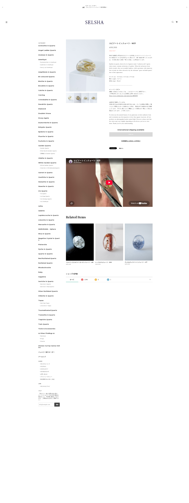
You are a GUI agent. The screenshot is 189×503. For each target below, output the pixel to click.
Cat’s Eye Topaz (45, 303)
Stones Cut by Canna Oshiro (49, 346)
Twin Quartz (43, 324)
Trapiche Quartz (45, 319)
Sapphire (42, 277)
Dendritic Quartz (45, 104)
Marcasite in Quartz (46, 224)
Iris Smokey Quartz (46, 199)
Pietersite (42, 244)
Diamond (42, 109)
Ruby (40, 272)
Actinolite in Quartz (46, 46)
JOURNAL (43, 366)
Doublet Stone (44, 113)
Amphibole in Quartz (47, 72)
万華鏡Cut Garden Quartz (47, 153)
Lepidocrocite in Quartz (48, 215)
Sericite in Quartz (45, 281)
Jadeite (41, 211)
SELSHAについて (45, 364)
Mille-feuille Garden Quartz (48, 151)
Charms (42, 341)
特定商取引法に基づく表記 (47, 379)
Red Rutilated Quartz (47, 258)
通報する (121, 148)
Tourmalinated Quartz (47, 310)
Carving (41, 95)
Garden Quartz (44, 146)
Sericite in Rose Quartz (47, 286)
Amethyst (42, 59)
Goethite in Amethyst (46, 64)
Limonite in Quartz (46, 220)
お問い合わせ (43, 374)
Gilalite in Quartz (45, 158)
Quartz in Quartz (45, 254)
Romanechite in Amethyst (48, 62)
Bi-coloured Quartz (46, 77)
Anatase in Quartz (46, 55)
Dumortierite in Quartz (48, 123)
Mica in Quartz (44, 234)
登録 (57, 404)
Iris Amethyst (44, 201)
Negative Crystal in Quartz (49, 239)
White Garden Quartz (47, 163)
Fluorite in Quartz (45, 136)
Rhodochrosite (44, 267)
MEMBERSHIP (44, 371)
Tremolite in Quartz (46, 315)
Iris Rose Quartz (45, 196)
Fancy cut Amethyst (46, 67)
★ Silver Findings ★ (46, 333)
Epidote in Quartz (45, 132)
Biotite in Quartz (45, 81)
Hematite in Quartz (46, 182)
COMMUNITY (44, 369)
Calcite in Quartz (45, 90)
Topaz (41, 300)
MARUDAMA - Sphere (47, 229)
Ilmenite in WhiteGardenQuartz (50, 168)
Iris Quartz (42, 191)
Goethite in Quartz (46, 177)
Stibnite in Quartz (46, 296)
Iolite (40, 206)
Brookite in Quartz (46, 86)
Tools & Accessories (46, 329)
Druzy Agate (43, 118)
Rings (42, 338)
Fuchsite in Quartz (46, 141)
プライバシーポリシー (46, 376)
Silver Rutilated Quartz (48, 291)
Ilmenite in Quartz (46, 186)
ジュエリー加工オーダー (46, 352)
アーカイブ (42, 357)
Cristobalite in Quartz (47, 100)
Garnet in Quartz (45, 172)
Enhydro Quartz (45, 127)
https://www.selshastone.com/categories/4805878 (123, 96)
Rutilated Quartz (45, 263)
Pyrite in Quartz (45, 249)
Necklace (43, 336)
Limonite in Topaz (45, 305)
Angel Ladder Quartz (47, 50)
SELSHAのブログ (45, 386)
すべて (72, 279)
